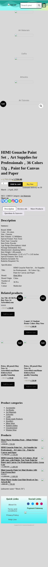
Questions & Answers (13, 213)
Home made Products (14, 419)
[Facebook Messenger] (16, 201)
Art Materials (25, 196)
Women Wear (11, 430)
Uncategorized (11, 428)
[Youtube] (37, 503)
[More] (20, 201)
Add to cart (15, 184)
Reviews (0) (22, 209)
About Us (12, 505)
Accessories (10, 408)
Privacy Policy (12, 515)
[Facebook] (2, 201)
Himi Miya (17, 275)
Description (9, 209)
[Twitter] (6, 201)
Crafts (8, 417)
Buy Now (30, 184)
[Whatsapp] (9, 201)
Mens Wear (10, 423)
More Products (37, 209)
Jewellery (9, 421)
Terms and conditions (12, 510)
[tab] (9, 209)
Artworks (9, 414)
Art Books (10, 410)
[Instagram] (13, 201)
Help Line (12, 519)
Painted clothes (12, 425)
